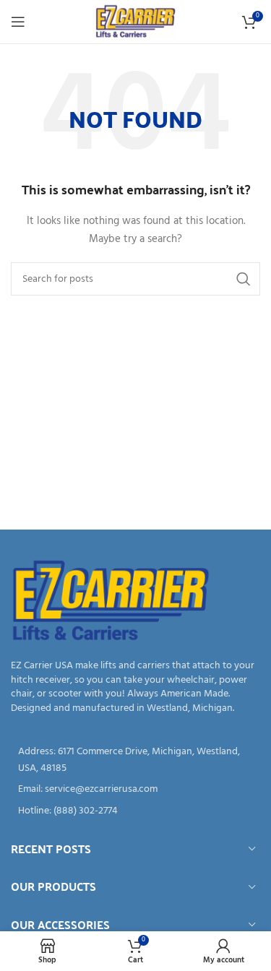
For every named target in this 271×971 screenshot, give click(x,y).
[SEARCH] (243, 278)
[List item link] (135, 790)
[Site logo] (135, 22)
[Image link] (111, 601)
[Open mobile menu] (18, 21)
